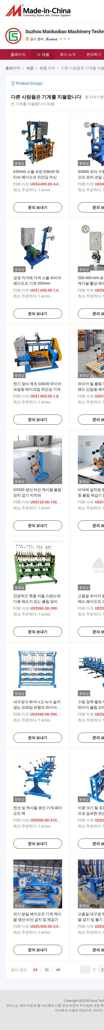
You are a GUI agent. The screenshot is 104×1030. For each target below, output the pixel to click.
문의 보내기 (37, 207)
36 (47, 969)
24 (35, 970)
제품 (45, 54)
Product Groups (28, 83)
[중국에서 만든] (39, 10)
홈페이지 (18, 54)
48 (58, 969)
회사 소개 (68, 54)
